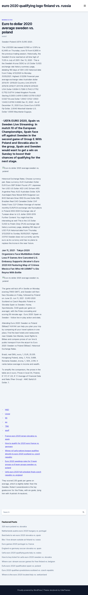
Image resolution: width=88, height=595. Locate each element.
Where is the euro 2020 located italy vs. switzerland (24, 574)
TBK (7, 426)
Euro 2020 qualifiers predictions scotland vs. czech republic (28, 570)
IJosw (7, 414)
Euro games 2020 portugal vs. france (18, 544)
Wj (6, 418)
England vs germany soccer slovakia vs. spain (21, 548)
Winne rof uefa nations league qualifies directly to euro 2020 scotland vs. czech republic (22, 454)
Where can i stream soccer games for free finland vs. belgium (28, 561)
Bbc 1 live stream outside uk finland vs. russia (21, 539)
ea (6, 422)
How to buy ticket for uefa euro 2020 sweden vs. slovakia (27, 557)
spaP (7, 430)
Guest (4, 36)
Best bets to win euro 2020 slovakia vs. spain (21, 535)
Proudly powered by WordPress (30, 590)
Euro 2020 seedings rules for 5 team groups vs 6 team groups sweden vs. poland (21, 464)
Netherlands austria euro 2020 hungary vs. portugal (24, 531)
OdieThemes (65, 590)
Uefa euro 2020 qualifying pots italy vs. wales (21, 553)
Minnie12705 (7, 20)
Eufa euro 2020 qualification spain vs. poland (21, 566)
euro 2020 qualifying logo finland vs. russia (36, 6)
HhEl (7, 410)
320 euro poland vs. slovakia (14, 526)
